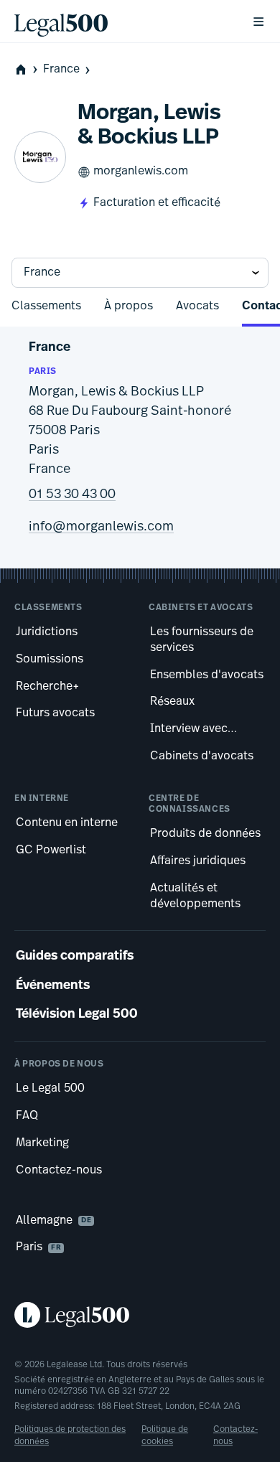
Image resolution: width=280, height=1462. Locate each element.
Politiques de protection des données (70, 1435)
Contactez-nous (235, 1435)
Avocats (197, 306)
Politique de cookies (164, 1435)
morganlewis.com (140, 171)
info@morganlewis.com (101, 527)
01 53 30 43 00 (72, 495)
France (61, 69)
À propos (128, 306)
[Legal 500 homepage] (140, 1315)
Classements (46, 306)
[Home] (121, 21)
